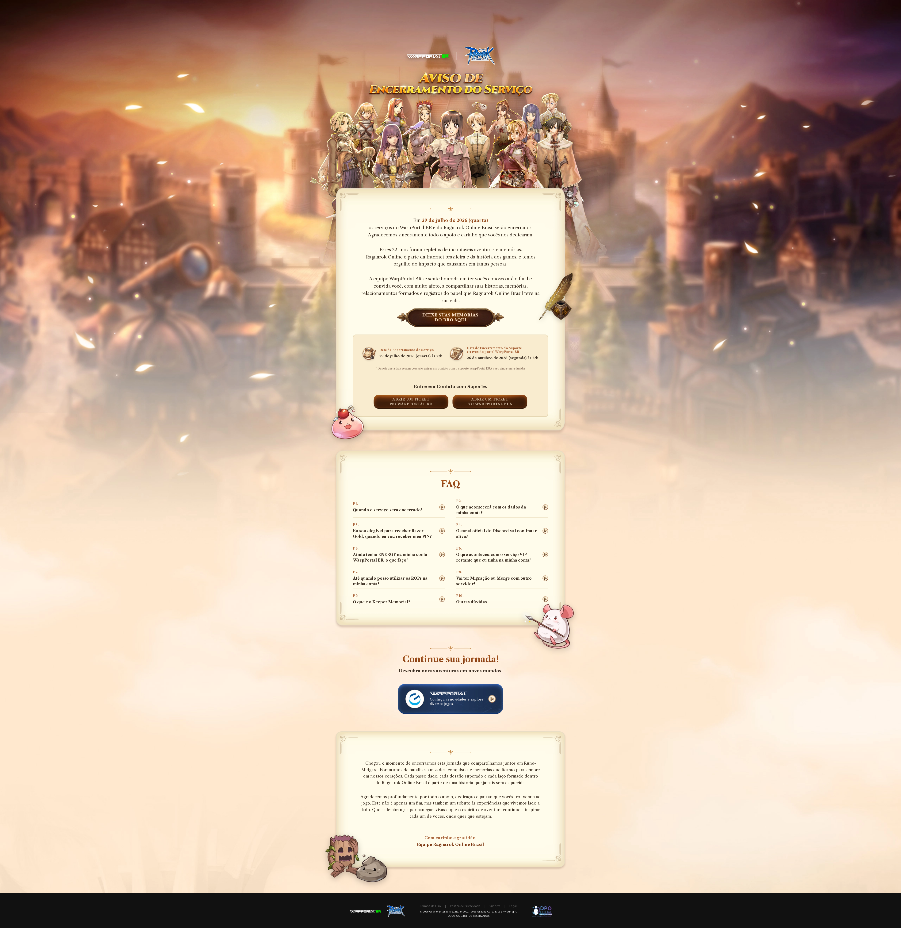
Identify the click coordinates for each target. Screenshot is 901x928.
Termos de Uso (430, 906)
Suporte (494, 906)
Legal (513, 906)
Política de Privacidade (465, 906)
